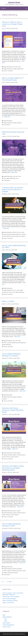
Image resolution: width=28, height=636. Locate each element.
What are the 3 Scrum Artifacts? (11, 596)
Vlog (17, 178)
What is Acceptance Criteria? (10, 600)
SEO (5, 619)
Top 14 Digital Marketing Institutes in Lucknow (11, 355)
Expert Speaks (16, 452)
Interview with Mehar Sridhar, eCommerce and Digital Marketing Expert (13, 468)
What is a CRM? (8, 301)
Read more (7, 116)
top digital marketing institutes (10, 572)
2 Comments (6, 124)
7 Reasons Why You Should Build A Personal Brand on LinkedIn (12, 189)
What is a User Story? (8, 602)
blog (4, 178)
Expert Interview (6, 456)
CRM (4, 342)
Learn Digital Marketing (18, 292)
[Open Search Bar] (26, 8)
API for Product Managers (9, 598)
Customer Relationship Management (16, 342)
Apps (4, 615)
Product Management (8, 625)
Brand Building (7, 234)
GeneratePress (21, 634)
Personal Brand (6, 236)
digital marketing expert (19, 454)
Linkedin (23, 234)
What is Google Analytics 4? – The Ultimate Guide (13, 79)
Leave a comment (8, 70)
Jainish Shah (14, 2)
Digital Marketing (7, 66)
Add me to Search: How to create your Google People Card (12, 24)
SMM (14, 232)
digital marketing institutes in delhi (16, 570)
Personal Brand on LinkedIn (18, 236)
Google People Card (18, 68)
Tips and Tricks (17, 66)
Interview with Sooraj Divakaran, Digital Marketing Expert (12, 410)
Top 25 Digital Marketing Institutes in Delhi (11, 525)
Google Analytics (17, 122)
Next (11, 581)
